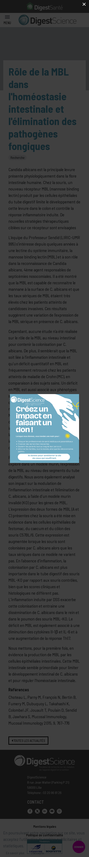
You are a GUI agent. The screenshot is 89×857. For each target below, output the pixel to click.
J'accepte (37, 853)
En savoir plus (15, 853)
